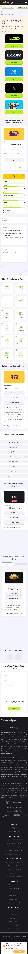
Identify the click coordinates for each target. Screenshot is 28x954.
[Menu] (26, 2)
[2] (12, 705)
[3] (14, 705)
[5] (17, 705)
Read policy (18, 948)
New (21, 564)
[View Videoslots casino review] (14, 577)
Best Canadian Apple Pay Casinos (14, 850)
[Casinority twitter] (17, 728)
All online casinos (8, 12)
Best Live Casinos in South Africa (14, 854)
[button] (2, 399)
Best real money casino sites (14, 843)
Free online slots (14, 892)
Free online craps (14, 888)
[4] (15, 705)
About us (14, 914)
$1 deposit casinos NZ (8, 7)
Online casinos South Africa (14, 862)
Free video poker (14, 885)
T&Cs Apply (18, 167)
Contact (14, 911)
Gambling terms (14, 828)
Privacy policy (14, 925)
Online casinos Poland (14, 866)
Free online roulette (14, 895)
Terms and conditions (14, 929)
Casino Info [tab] (5, 439)
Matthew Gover (8, 210)
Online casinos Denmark (14, 869)
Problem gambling (14, 831)
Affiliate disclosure (14, 921)
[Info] (22, 144)
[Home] (1, 12)
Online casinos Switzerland (14, 876)
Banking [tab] (13, 439)
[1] (10, 705)
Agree (19, 951)
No (18, 657)
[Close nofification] (25, 943)
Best (7, 564)
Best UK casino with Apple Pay (14, 847)
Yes (10, 657)
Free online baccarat (14, 899)
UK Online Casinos (18, 12)
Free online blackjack (14, 902)
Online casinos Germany (14, 873)
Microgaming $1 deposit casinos (14, 839)
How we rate (14, 918)
